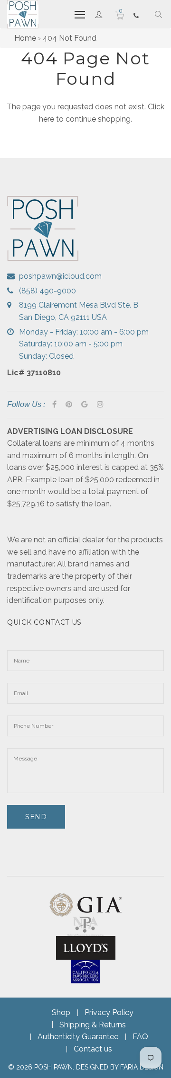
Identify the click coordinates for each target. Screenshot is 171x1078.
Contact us (93, 1048)
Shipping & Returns (92, 1024)
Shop (61, 1012)
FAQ (140, 1036)
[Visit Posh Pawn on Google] (84, 404)
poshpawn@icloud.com (60, 276)
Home (25, 38)
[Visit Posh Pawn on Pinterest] (69, 404)
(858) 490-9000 (47, 290)
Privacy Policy (109, 1012)
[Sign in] (99, 14)
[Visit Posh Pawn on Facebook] (54, 404)
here (46, 119)
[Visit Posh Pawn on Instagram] (100, 404)
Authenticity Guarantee (78, 1036)
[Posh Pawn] (22, 14)
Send (36, 817)
